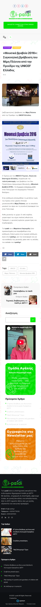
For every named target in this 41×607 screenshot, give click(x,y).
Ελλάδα (22, 268)
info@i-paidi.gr (9, 508)
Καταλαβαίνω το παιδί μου (23, 292)
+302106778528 (14, 511)
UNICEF (12, 268)
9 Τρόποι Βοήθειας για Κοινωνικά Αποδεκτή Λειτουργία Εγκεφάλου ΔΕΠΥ (19, 406)
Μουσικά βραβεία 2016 (27, 273)
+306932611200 (11, 514)
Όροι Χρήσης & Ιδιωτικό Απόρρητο (15, 604)
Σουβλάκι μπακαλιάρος (15, 412)
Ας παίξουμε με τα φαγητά (17, 424)
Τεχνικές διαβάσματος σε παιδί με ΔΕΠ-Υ (16, 302)
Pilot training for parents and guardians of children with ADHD (20, 420)
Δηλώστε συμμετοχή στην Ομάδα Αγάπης (20, 25)
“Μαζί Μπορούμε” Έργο (15, 415)
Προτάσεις (7, 47)
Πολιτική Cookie (31, 604)
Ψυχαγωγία (16, 47)
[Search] (32, 319)
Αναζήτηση (11, 313)
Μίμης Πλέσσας (9, 273)
